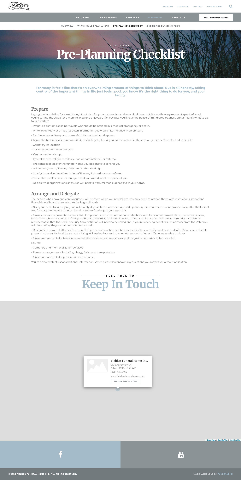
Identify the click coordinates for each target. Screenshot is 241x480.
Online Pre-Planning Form (163, 26)
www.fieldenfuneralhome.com (127, 376)
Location (183, 6)
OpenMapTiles (223, 440)
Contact (198, 6)
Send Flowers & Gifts (215, 17)
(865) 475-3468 (214, 6)
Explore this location (125, 381)
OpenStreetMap (235, 440)
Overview (67, 26)
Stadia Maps (211, 440)
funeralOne (225, 474)
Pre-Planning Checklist (128, 26)
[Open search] (231, 6)
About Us (168, 6)
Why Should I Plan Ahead (93, 26)
